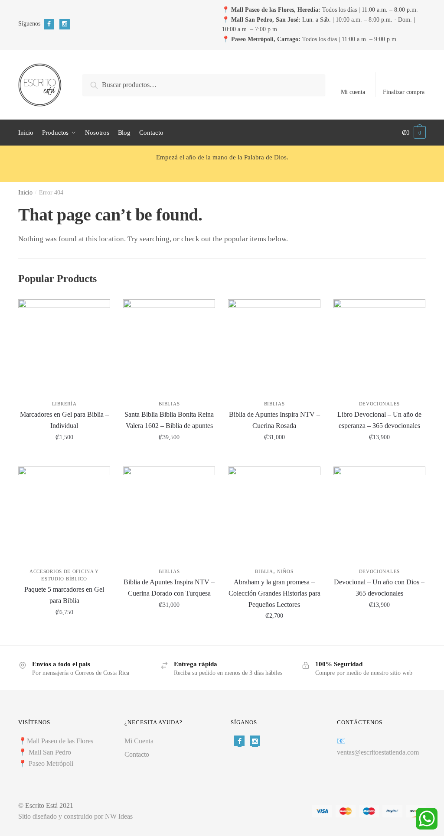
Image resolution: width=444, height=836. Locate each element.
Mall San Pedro (51, 752)
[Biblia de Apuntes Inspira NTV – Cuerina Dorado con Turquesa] (169, 512)
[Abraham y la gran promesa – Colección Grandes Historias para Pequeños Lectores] (274, 512)
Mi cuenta (353, 92)
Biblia (264, 571)
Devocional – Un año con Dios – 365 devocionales (379, 587)
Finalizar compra (403, 92)
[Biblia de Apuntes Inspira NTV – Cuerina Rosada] (274, 345)
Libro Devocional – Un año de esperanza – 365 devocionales (379, 420)
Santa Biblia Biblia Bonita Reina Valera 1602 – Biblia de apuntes (169, 420)
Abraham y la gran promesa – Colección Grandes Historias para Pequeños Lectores (274, 593)
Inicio (25, 192)
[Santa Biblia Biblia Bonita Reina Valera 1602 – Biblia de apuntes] (169, 345)
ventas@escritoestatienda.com (378, 752)
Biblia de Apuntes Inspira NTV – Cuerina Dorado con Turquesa (169, 587)
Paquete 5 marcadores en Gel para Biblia (64, 595)
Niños (285, 571)
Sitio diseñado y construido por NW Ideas (75, 816)
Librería (64, 403)
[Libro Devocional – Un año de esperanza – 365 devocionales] (379, 345)
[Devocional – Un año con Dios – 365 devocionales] (379, 512)
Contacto (136, 754)
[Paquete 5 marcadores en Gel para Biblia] (64, 512)
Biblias (169, 403)
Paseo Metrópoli (51, 763)
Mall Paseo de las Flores (60, 741)
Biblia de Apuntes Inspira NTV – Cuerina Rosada (274, 420)
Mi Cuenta (138, 741)
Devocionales (379, 403)
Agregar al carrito (64, 456)
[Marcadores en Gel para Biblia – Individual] (64, 345)
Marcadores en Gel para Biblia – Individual (64, 420)
